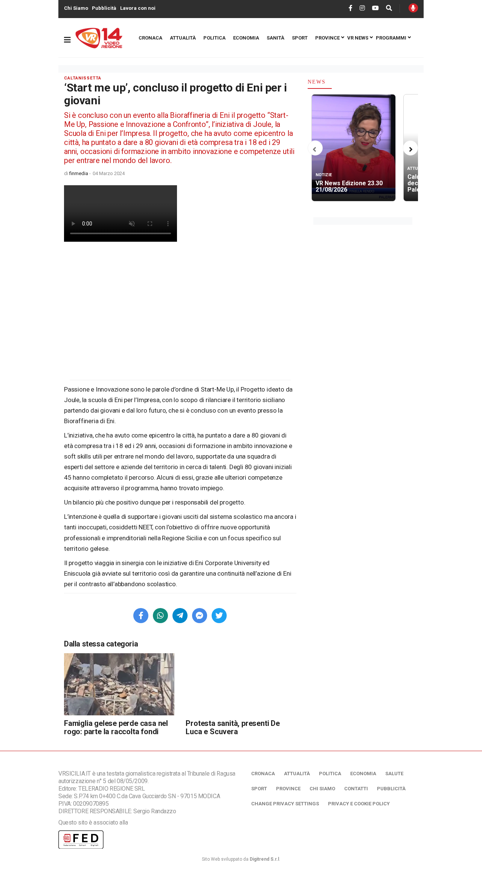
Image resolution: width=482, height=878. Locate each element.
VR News (357, 38)
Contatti (356, 788)
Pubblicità (104, 8)
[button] (314, 149)
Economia (246, 38)
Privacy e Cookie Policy (359, 803)
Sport (300, 38)
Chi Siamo (76, 8)
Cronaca (150, 38)
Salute (394, 773)
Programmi (391, 38)
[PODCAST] (413, 7)
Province (327, 38)
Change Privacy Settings (285, 803)
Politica (214, 38)
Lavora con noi (138, 8)
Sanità (275, 38)
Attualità (183, 38)
